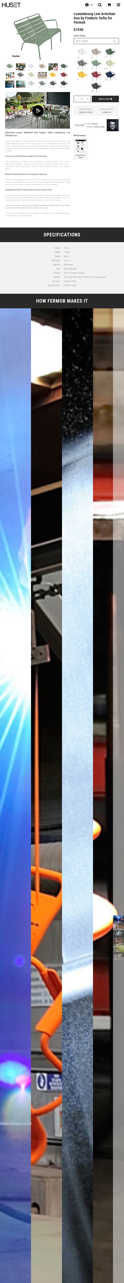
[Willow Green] (110, 64)
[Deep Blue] (110, 75)
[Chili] (96, 75)
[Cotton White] (82, 52)
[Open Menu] (118, 5)
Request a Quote (86, 112)
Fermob (95, 123)
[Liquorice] (96, 87)
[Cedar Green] (110, 52)
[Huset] (11, 5)
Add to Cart (104, 99)
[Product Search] (100, 5)
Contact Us (106, 112)
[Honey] (82, 75)
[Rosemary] (82, 64)
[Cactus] (96, 64)
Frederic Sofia (99, 126)
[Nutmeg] (96, 52)
